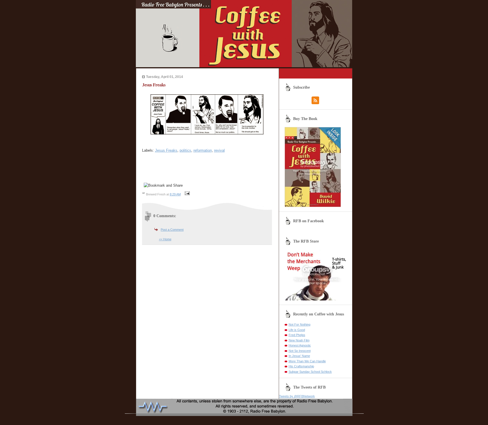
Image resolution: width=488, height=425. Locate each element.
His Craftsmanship (301, 366)
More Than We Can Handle (307, 361)
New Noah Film (299, 340)
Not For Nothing (299, 324)
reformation (202, 150)
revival (219, 150)
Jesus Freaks (166, 150)
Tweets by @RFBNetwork (297, 396)
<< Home (165, 239)
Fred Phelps (297, 335)
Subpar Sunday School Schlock (310, 371)
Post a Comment (172, 229)
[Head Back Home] (244, 66)
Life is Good (297, 330)
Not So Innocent (300, 350)
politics (185, 150)
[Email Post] (187, 194)
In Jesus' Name (299, 356)
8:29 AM (175, 194)
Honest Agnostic (300, 345)
